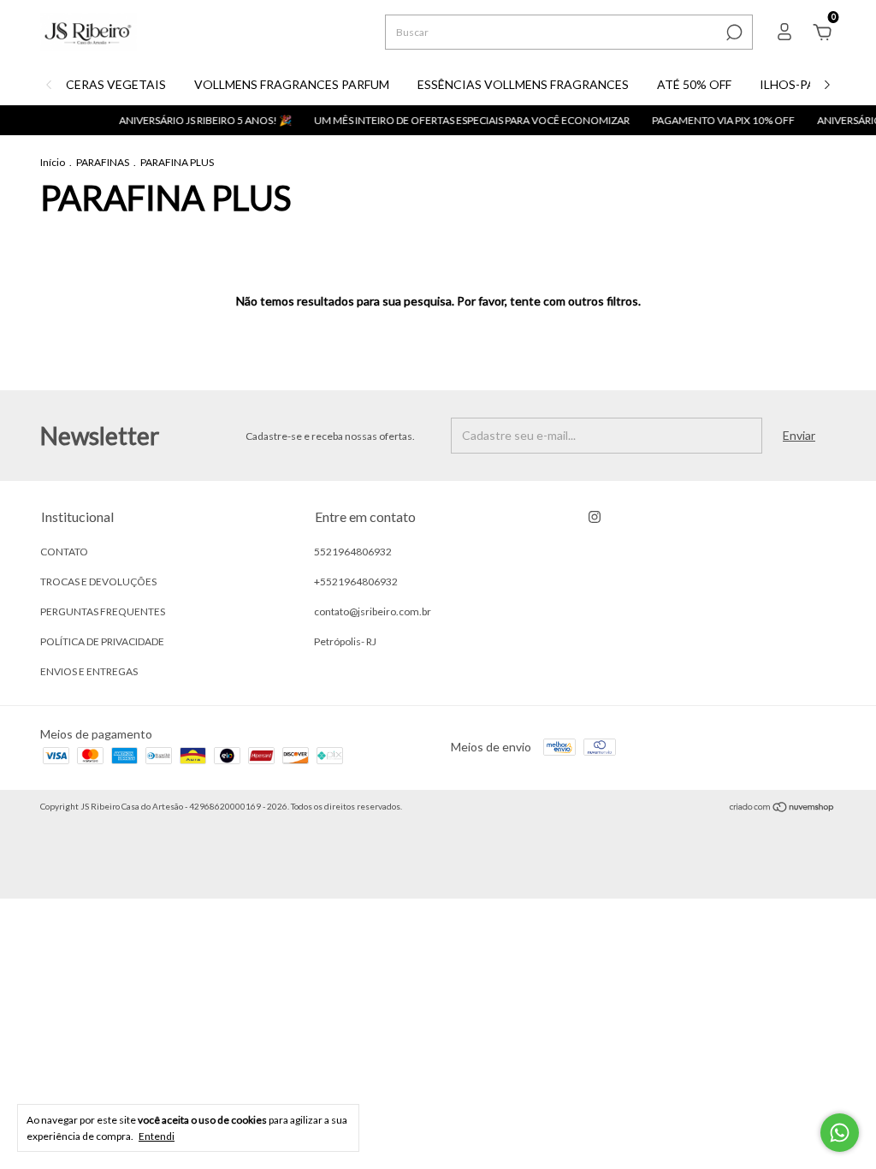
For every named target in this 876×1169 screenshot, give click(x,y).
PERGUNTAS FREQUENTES (102, 611)
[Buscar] (733, 32)
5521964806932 (353, 551)
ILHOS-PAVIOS (802, 84)
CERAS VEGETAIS (116, 84)
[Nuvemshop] (782, 808)
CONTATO (64, 551)
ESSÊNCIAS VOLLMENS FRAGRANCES (523, 84)
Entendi (157, 1136)
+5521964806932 (356, 581)
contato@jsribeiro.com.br (372, 611)
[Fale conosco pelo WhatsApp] (839, 1132)
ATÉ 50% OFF (694, 84)
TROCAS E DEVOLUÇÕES (98, 581)
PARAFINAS (102, 162)
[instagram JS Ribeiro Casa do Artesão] (594, 517)
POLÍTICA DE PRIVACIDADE (102, 641)
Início (52, 162)
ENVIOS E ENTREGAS (89, 671)
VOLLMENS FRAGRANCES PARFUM (291, 84)
